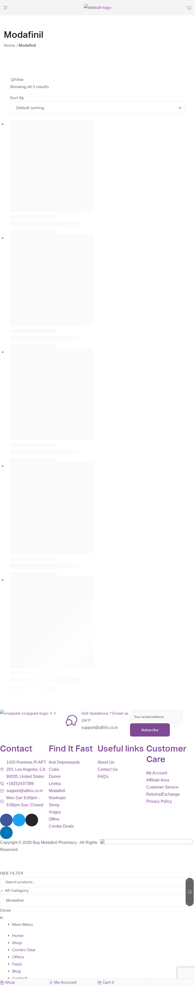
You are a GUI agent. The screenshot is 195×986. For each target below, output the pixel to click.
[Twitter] (19, 820)
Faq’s (17, 964)
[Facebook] (6, 820)
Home (9, 45)
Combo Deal (24, 949)
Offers (18, 957)
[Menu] (5, 7)
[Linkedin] (6, 832)
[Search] (190, 892)
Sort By (17, 97)
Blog (16, 971)
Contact (19, 978)
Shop (17, 942)
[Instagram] (31, 820)
